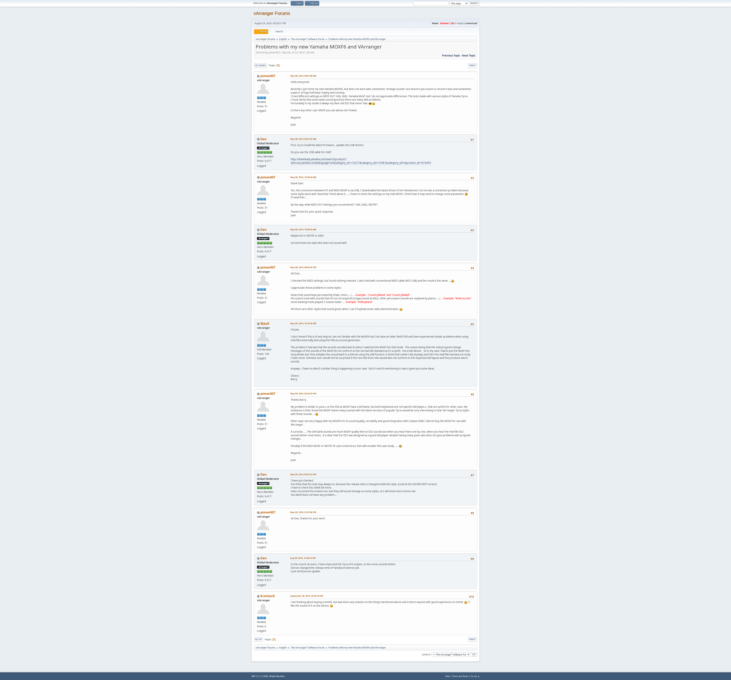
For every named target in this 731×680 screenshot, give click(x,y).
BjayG (264, 323)
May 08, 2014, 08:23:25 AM (303, 138)
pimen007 (267, 76)
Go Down (260, 65)
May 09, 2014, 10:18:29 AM (303, 323)
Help (447, 676)
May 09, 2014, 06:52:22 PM (303, 474)
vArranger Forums (272, 13)
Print (472, 65)
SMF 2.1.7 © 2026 (259, 676)
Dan (263, 139)
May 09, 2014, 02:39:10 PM (303, 393)
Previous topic (451, 55)
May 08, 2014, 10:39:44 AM (303, 177)
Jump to (426, 654)
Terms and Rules (460, 676)
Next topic (468, 55)
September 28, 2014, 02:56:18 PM (306, 595)
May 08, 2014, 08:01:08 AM (303, 75)
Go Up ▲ (475, 676)
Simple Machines (277, 676)
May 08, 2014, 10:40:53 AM (303, 229)
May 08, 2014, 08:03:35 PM (303, 267)
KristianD (267, 596)
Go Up (258, 639)
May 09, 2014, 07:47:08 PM (303, 512)
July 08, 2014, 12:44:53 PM (303, 558)
